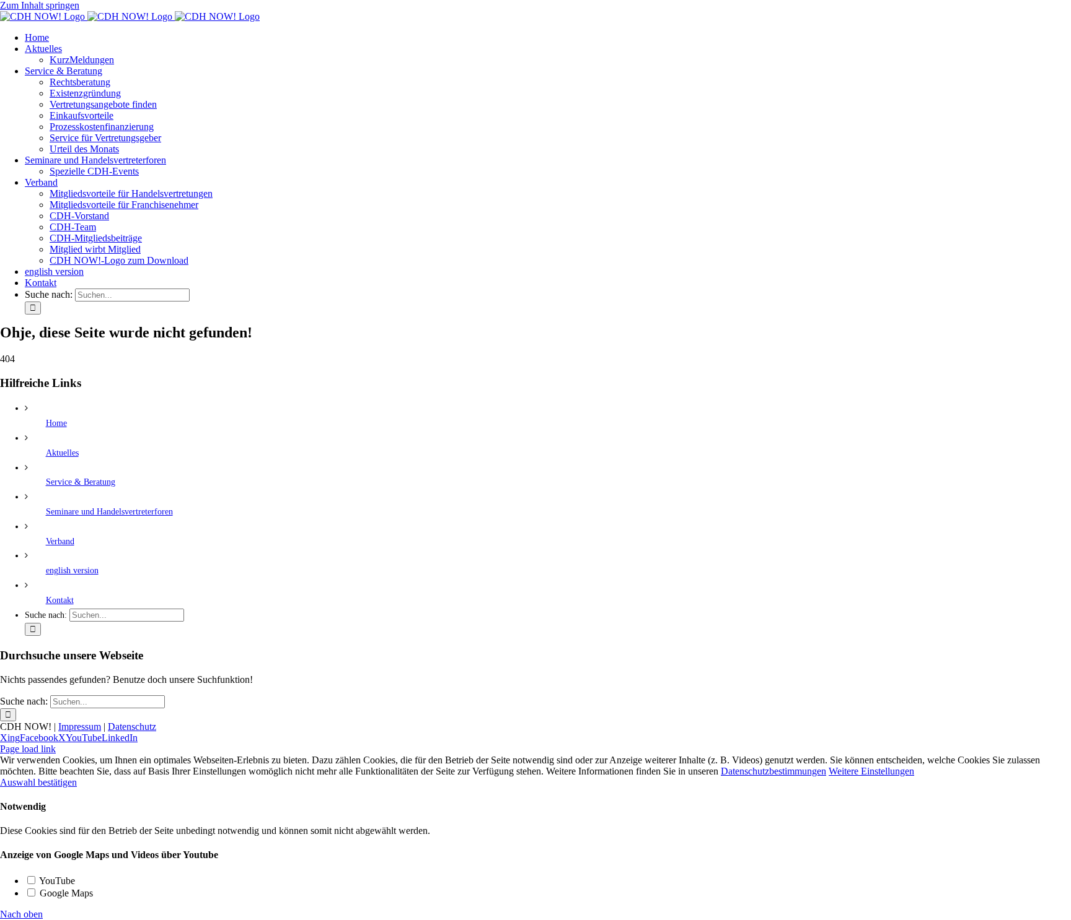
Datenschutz (132, 726)
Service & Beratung (80, 482)
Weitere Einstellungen (871, 771)
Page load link (28, 749)
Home (56, 423)
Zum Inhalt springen (39, 5)
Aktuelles (62, 453)
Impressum (79, 726)
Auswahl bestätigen (38, 782)
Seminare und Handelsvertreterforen (109, 511)
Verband (60, 541)
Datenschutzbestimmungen (773, 771)
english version (72, 570)
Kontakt (60, 600)
